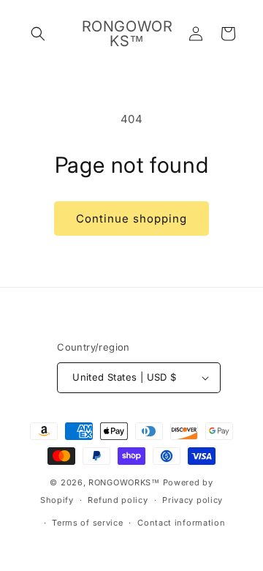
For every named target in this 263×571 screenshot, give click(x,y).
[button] (38, 34)
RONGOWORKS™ (124, 482)
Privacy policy (192, 500)
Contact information (181, 523)
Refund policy (118, 500)
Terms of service (87, 523)
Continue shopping (131, 218)
